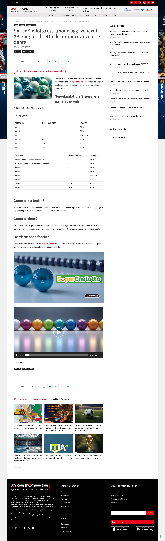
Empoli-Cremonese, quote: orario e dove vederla (129, 107)
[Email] (56, 61)
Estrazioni (96, 15)
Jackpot (25, 51)
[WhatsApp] (44, 61)
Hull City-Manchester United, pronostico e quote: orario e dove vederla (129, 54)
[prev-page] (15, 466)
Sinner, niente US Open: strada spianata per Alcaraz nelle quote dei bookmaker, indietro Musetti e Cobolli (28, 458)
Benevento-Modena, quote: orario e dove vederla (129, 99)
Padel (87, 15)
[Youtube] (152, 2)
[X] (148, 2)
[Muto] (96, 355)
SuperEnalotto (31, 25)
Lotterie (22, 25)
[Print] (61, 61)
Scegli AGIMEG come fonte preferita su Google (41, 71)
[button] (58, 332)
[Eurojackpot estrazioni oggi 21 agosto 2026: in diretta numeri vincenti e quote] (28, 413)
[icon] (120, 531)
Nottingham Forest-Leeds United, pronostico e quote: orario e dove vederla (128, 32)
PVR (80, 15)
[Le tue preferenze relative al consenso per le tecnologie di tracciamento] (160, 536)
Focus (23, 21)
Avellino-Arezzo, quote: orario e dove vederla (128, 116)
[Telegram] (144, 2)
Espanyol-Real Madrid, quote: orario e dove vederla (130, 73)
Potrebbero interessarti (31, 399)
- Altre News (60, 399)
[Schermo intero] (100, 355)
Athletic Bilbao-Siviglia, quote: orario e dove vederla (130, 90)
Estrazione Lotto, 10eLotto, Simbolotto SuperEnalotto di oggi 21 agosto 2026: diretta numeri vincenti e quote (58, 428)
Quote (104, 15)
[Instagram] (135, 2)
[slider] (56, 355)
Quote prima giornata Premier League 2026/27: (129, 64)
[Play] (17, 355)
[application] (58, 332)
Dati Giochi (52, 15)
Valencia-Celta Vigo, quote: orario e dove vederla (129, 81)
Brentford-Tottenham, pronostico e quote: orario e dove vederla (130, 43)
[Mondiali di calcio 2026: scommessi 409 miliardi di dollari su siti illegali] (89, 443)
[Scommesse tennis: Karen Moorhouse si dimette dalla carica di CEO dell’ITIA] (58, 443)
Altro (115, 15)
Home (16, 21)
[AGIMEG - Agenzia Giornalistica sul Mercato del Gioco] (25, 10)
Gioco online (64, 15)
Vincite (73, 15)
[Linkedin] (139, 2)
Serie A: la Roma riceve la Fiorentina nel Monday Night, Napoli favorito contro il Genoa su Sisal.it (88, 428)
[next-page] (19, 466)
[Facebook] (131, 2)
